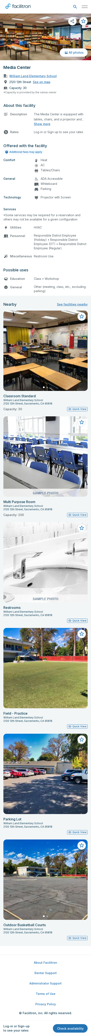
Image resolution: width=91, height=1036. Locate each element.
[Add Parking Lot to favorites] (81, 739)
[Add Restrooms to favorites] (81, 528)
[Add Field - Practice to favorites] (81, 634)
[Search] (75, 7)
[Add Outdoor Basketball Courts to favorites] (81, 845)
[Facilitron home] (18, 9)
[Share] (72, 21)
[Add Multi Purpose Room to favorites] (81, 422)
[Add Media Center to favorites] (83, 21)
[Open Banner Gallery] (45, 37)
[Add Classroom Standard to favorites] (81, 316)
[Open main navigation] (85, 7)
